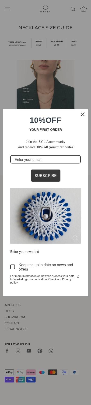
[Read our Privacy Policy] (78, 276)
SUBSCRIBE (46, 175)
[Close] (82, 114)
